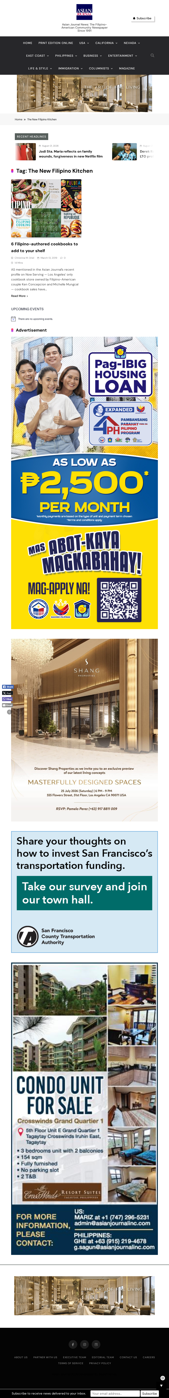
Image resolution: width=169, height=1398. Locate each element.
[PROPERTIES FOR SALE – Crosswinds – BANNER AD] (84, 1254)
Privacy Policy (100, 1363)
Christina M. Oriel (24, 258)
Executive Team (74, 1357)
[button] (9, 712)
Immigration (68, 68)
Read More (18, 296)
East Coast (35, 55)
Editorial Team (103, 1357)
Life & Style (38, 68)
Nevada (130, 43)
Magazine (127, 68)
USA (82, 43)
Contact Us (128, 1357)
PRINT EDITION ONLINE (56, 43)
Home (27, 43)
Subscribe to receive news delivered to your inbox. (49, 1393)
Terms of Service (70, 1363)
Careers (149, 1357)
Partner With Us (45, 1357)
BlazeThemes (108, 1374)
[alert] (84, 318)
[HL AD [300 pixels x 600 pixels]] (84, 628)
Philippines (64, 55)
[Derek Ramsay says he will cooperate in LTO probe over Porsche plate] (42, 151)
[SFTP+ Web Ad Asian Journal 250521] (84, 952)
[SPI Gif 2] (84, 111)
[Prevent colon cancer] (143, 151)
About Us (21, 1357)
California (104, 43)
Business (90, 55)
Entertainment (120, 55)
